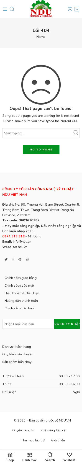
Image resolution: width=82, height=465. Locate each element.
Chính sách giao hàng (21, 277)
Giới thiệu (58, 440)
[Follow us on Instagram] (27, 259)
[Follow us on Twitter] (6, 259)
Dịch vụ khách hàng (16, 346)
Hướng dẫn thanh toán (21, 300)
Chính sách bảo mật (19, 285)
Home (41, 36)
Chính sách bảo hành (20, 308)
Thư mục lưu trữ (33, 440)
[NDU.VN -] (41, 9)
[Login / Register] (70, 9)
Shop (10, 460)
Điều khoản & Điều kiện (22, 293)
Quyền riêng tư (23, 430)
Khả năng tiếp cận (54, 430)
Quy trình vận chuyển (17, 354)
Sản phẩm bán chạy (16, 361)
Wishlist (69, 460)
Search (50, 460)
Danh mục (29, 460)
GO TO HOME (41, 149)
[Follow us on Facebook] (13, 259)
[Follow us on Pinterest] (19, 259)
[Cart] (77, 9)
